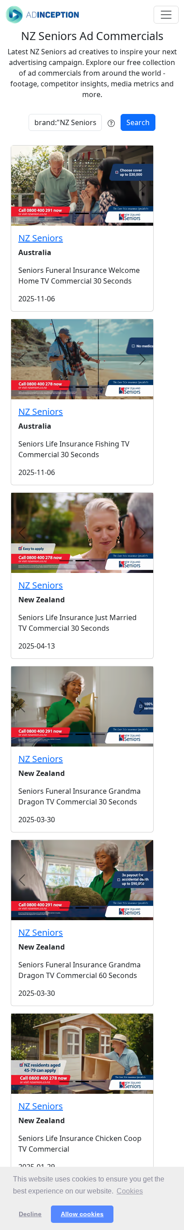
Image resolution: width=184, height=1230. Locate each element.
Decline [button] (30, 1214)
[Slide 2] (98, 213)
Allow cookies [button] (82, 1214)
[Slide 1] (82, 213)
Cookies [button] (130, 1191)
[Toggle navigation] (166, 15)
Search (138, 122)
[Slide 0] (66, 213)
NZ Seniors (40, 238)
